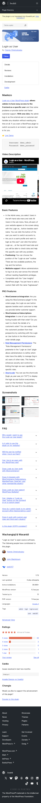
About (4, 713)
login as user (34, 609)
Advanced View (8, 620)
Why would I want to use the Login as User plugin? (12, 436)
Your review (7, 657)
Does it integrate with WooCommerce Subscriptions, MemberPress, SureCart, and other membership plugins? (14, 480)
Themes (25, 717)
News (4, 717)
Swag (25, 744)
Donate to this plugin (10, 699)
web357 (10, 567)
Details (7, 64)
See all (36, 657)
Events (24, 736)
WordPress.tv (8, 744)
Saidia (6, 87)
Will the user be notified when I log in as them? (11, 453)
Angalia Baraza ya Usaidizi (12, 679)
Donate (26, 740)
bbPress (6, 759)
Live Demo (9, 135)
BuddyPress (8, 763)
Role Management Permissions (18, 343)
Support (5, 736)
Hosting (5, 721)
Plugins (24, 721)
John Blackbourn (13, 559)
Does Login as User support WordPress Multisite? (13, 491)
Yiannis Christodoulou (13, 50)
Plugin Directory (8, 10)
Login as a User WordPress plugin (15, 100)
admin (21, 609)
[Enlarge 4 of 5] (36, 399)
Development (9, 82)
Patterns (25, 725)
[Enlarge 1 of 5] (17, 399)
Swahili (10, 773)
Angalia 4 (35, 604)
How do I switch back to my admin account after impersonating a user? (16, 510)
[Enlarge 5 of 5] (36, 410)
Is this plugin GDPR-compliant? (14, 526)
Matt (5, 755)
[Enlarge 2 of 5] (17, 408)
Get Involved (27, 732)
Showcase (26, 713)
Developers (6, 740)
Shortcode (10, 373)
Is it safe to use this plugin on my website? (11, 444)
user (29, 613)
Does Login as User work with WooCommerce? (12, 470)
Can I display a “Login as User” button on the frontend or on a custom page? (14, 500)
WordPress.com (9, 751)
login (26, 609)
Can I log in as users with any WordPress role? (12, 461)
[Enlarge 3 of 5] (17, 420)
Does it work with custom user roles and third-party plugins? (14, 518)
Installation (8, 76)
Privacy (5, 725)
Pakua (6, 56)
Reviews (7, 70)
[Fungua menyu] (37, 3)
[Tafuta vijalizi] (25, 25)
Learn (4, 732)
